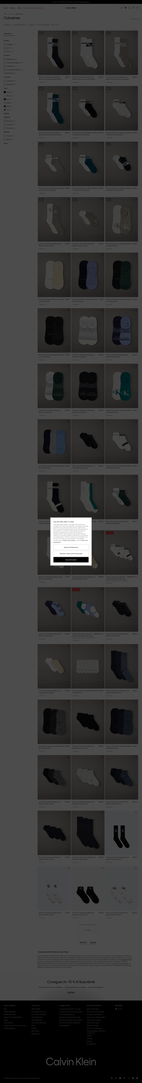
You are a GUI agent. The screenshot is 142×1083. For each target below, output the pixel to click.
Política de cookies (69, 540)
